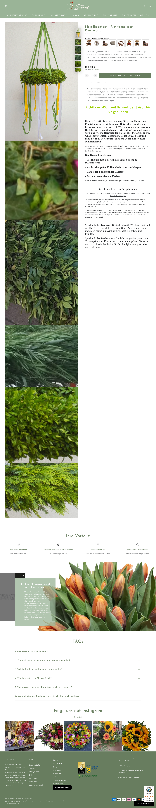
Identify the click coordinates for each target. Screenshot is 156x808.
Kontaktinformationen (13, 803)
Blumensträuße (34, 765)
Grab (30, 775)
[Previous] (17, 575)
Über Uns (56, 760)
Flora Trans (88, 34)
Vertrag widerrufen (62, 787)
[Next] (22, 575)
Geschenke (32, 768)
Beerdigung (33, 778)
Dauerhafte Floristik (36, 785)
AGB (54, 777)
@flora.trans (78, 716)
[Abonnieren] (150, 766)
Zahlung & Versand (59, 780)
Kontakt (55, 767)
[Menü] (152, 787)
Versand (61, 801)
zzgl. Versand (95, 69)
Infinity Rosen (34, 772)
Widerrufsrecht (58, 783)
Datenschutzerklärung (28, 801)
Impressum (57, 770)
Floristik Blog (57, 763)
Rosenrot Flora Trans (15, 798)
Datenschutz (57, 773)
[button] (6, 6)
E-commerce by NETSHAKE (12, 801)
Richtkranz (33, 782)
